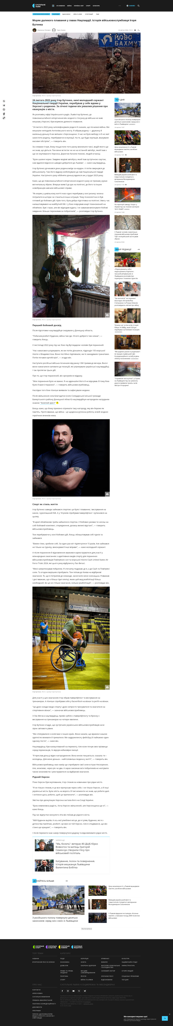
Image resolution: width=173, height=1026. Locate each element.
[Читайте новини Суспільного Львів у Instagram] (68, 991)
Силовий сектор (108, 971)
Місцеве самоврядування (88, 972)
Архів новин (37, 993)
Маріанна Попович (44, 30)
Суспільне (87, 1002)
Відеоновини (66, 14)
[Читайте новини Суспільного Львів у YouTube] (73, 991)
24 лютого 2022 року (44, 100)
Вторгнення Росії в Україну (41, 14)
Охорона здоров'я (88, 965)
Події (97, 14)
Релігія (83, 976)
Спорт (88, 6)
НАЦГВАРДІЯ (55, 14)
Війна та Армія (77, 14)
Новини (35, 958)
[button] (4, 101)
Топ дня (125, 980)
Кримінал (105, 958)
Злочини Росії (107, 976)
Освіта (83, 962)
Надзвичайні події (129, 962)
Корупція (84, 958)
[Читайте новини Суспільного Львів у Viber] (79, 991)
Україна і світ (79, 6)
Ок (165, 1018)
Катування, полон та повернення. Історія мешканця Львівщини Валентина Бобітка (75, 864)
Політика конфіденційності (44, 1004)
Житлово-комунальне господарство (110, 966)
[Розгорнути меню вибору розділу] (53, 6)
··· (120, 5)
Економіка (64, 962)
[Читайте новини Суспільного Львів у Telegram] (85, 991)
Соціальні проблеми (130, 976)
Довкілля (64, 965)
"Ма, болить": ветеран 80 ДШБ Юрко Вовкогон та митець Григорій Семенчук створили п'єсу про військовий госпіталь (77, 848)
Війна (69, 6)
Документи (37, 1007)
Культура (96, 6)
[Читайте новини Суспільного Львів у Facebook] (62, 991)
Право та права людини (66, 972)
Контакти (36, 990)
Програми (36, 1011)
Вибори (104, 962)
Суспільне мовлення (41, 997)
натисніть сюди (88, 1004)
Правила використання (42, 1000)
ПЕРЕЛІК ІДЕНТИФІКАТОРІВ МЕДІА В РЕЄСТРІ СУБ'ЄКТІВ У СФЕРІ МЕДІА (43, 1016)
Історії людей (89, 14)
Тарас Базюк (61, 30)
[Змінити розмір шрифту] (139, 30)
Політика (64, 976)
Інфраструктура (128, 965)
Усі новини (60, 6)
